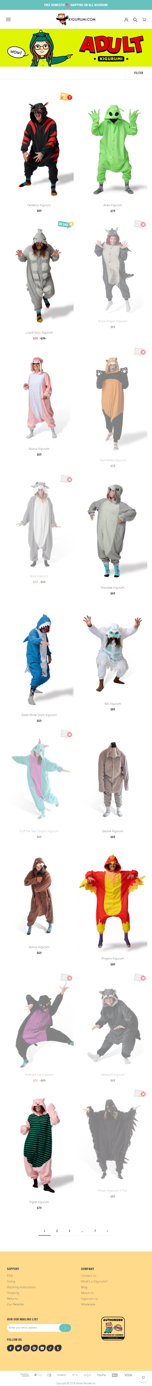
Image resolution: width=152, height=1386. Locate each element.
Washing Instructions (21, 1287)
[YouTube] (42, 1348)
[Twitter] (18, 1348)
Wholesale (88, 1304)
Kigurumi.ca (89, 1298)
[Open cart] (144, 19)
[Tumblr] (58, 1348)
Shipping (13, 1293)
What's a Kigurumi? (94, 1281)
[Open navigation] (8, 19)
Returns (12, 1298)
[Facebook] (10, 1348)
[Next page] (107, 1231)
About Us (87, 1293)
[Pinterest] (34, 1348)
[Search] (135, 19)
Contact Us (88, 1275)
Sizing (11, 1281)
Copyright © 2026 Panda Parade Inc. (76, 1383)
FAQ (10, 1275)
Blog (84, 1287)
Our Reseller (15, 1304)
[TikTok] (50, 1348)
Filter (138, 73)
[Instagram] (26, 1348)
